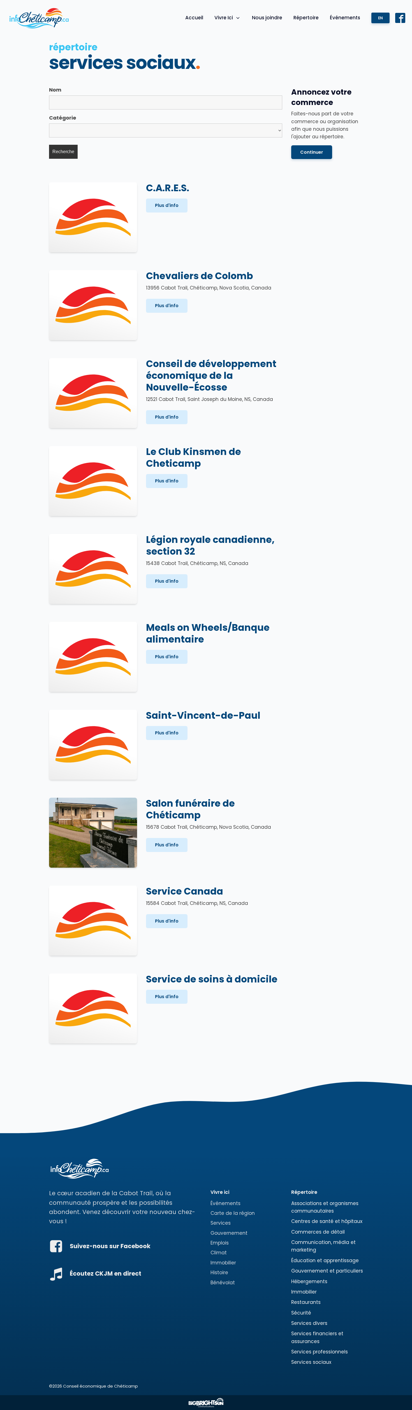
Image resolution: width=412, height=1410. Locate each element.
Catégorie (62, 117)
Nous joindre (267, 17)
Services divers (309, 1323)
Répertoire (306, 17)
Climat (218, 1252)
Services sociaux (311, 1362)
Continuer (311, 152)
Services (220, 1223)
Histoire (219, 1272)
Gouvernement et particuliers (327, 1270)
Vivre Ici (223, 17)
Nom (55, 89)
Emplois (219, 1242)
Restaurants (306, 1302)
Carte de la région (232, 1213)
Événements (345, 17)
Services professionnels (319, 1351)
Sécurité (301, 1312)
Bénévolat (222, 1282)
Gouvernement (228, 1233)
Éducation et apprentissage (325, 1260)
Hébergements (309, 1281)
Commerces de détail (318, 1232)
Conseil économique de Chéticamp (100, 1386)
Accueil (194, 17)
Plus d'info (167, 205)
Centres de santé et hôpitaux (326, 1221)
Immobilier (223, 1262)
